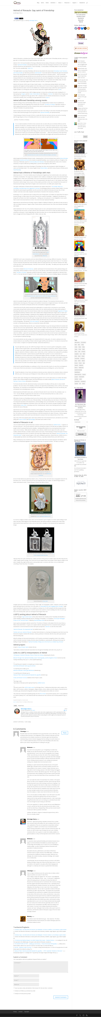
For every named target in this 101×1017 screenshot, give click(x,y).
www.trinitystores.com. (46, 516)
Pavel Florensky (17, 169)
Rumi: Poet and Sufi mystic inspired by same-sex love (82, 75)
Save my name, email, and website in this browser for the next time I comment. (34, 988)
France (80, 363)
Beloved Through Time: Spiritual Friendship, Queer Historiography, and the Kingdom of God (35, 657)
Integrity (23, 94)
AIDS (79, 351)
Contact (20, 1011)
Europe (76, 363)
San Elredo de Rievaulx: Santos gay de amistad (24, 665)
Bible (84, 353)
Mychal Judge (32, 419)
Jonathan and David (24, 160)
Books (47, 2)
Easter (79, 360)
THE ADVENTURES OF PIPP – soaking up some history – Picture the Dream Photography (35, 943)
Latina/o (76, 365)
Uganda (76, 383)
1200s (76, 347)
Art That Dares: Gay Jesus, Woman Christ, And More (80, 406)
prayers (76, 376)
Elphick (83, 360)
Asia (81, 353)
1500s (83, 347)
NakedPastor (77, 372)
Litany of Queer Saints (23, 647)
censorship (77, 358)
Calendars (52, 2)
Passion (84, 374)
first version (43, 693)
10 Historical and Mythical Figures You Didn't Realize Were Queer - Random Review (34, 940)
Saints (42, 2)
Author (15, 705)
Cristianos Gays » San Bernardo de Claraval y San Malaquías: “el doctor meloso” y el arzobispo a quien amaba (40, 935)
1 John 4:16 (29, 68)
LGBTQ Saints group (82, 39)
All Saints (83, 351)
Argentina (77, 353)
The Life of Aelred (34, 321)
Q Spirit (33, 710)
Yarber (83, 383)
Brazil (79, 356)
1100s (82, 344)
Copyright (26, 1011)
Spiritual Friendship (22, 64)
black (76, 356)
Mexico (76, 367)
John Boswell (38, 72)
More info (80, 20)
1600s (76, 349)
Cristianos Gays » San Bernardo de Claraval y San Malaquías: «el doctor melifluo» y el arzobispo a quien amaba (40, 929)
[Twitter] (66, 710)
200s (76, 344)
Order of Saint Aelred (34, 94)
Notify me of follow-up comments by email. (25, 990)
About (59, 2)
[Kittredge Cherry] (17, 713)
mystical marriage (78, 369)
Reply (65, 733)
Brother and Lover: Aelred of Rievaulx (22, 632)
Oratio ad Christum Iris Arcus (20, 677)
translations (83, 381)
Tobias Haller (45, 601)
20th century (77, 342)
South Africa (77, 381)
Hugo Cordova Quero (27, 616)
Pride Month (81, 376)
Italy (84, 363)
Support (74, 2)
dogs (76, 360)
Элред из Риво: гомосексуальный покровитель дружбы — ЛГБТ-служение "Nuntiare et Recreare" (38, 951)
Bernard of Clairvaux (28, 269)
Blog (38, 2)
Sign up (81, 21)
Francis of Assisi (22, 381)
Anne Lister (23, 405)
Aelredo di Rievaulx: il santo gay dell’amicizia (23, 670)
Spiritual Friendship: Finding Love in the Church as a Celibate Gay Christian (46, 641)
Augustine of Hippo (62, 311)
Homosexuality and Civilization (37, 161)
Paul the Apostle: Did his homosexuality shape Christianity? (83, 81)
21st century (83, 342)
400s (79, 344)
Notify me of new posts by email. (23, 993)
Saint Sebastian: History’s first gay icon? (82, 96)
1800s (83, 349)
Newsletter (82, 2)
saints (80, 379)
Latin (60, 89)
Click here (50, 94)
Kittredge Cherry (18, 13)
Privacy (15, 1011)
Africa (76, 351)
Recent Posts (21, 705)
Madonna (81, 365)
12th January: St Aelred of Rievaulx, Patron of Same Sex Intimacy (28, 655)
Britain (83, 356)
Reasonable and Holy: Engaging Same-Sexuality (51, 606)
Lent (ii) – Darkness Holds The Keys (22, 947)
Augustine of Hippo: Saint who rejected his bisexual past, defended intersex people (82, 89)
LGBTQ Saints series (29, 687)
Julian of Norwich (55, 379)
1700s (79, 349)
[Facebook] (64, 710)
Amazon (38, 516)
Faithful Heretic (57, 424)
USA (80, 383)
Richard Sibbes (44, 168)
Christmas (82, 358)
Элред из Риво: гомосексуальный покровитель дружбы (27, 675)
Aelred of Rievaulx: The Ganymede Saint (23, 629)
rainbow (76, 379)
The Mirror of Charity (50, 104)
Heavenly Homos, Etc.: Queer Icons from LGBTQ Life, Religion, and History (41, 154)
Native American (78, 374)
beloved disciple (64, 158)
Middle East (81, 367)
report (47, 97)
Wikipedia (45, 255)
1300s (79, 347)
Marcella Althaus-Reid (39, 620)
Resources (67, 2)
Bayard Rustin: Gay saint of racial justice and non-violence (82, 70)
